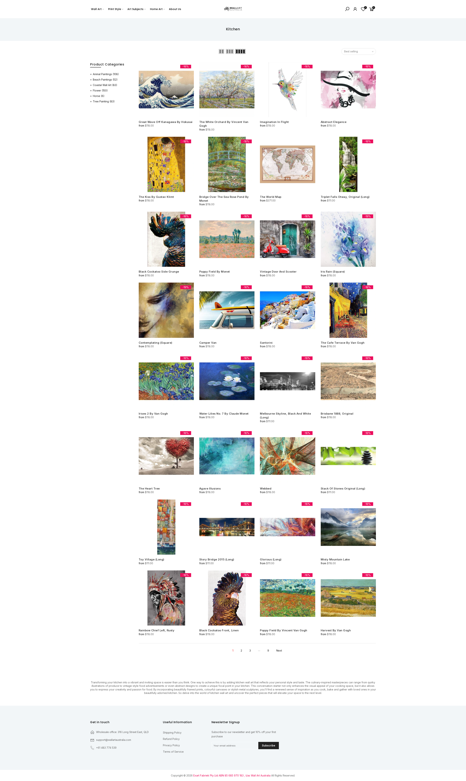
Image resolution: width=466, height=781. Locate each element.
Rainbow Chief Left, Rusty (157, 630)
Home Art (156, 9)
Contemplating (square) (155, 342)
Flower (100, 90)
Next (279, 650)
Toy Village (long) (151, 559)
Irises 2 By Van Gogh (153, 413)
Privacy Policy (171, 745)
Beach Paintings (105, 79)
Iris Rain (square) (333, 271)
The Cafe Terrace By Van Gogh (343, 342)
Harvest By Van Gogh (336, 630)
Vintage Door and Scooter (278, 271)
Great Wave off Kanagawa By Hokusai (166, 122)
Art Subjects (135, 9)
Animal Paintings (106, 74)
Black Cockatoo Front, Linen (219, 630)
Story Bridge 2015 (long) (216, 559)
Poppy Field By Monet (214, 271)
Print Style (114, 9)
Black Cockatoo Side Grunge (159, 271)
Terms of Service (173, 751)
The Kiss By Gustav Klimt (156, 197)
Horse (98, 95)
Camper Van (208, 342)
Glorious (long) (271, 559)
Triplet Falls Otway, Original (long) (345, 197)
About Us (175, 9)
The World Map (270, 197)
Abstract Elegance (334, 122)
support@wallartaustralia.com (113, 739)
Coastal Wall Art (105, 85)
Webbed (265, 488)
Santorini (266, 342)
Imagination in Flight (274, 122)
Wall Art (96, 9)
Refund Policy (171, 738)
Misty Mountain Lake (335, 559)
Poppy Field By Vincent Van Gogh (283, 630)
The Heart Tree (149, 488)
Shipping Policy (172, 732)
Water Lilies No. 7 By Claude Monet (224, 413)
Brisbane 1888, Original (337, 413)
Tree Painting (104, 101)
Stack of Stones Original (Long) (343, 488)
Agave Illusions (210, 488)
